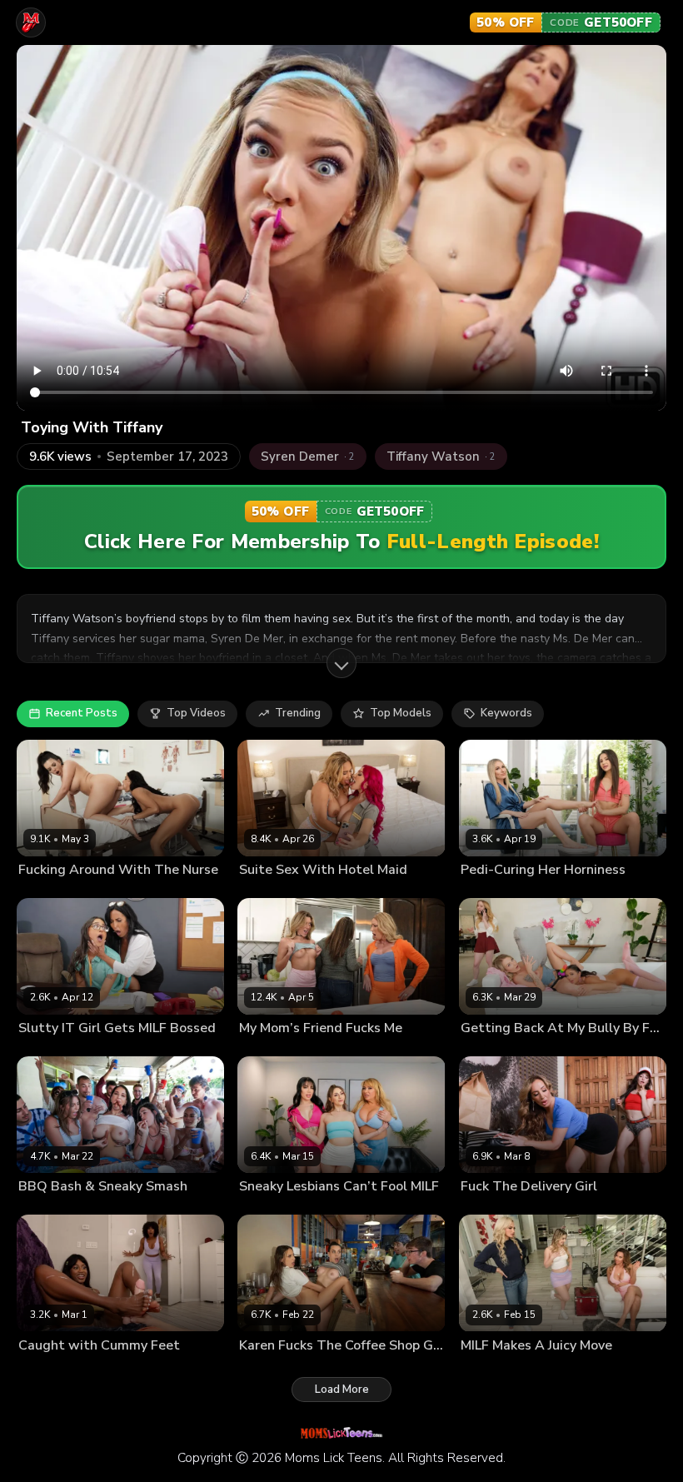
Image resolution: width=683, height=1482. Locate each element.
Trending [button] (298, 713)
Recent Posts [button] (81, 713)
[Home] (31, 22)
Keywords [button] (506, 713)
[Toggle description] (341, 663)
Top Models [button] (400, 713)
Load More (342, 1389)
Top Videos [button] (196, 713)
